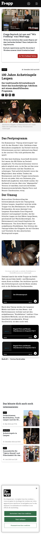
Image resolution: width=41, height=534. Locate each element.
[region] (20, 508)
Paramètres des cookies (20, 525)
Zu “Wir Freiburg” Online (27, 56)
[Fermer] (36, 488)
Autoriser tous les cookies (20, 513)
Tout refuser (20, 519)
